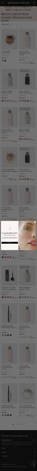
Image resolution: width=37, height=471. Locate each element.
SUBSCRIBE (9, 242)
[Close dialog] (35, 222)
